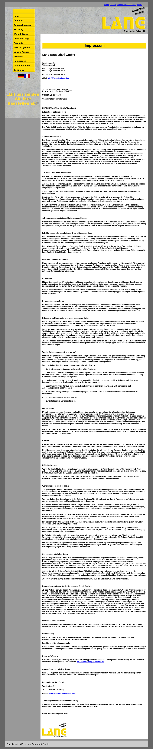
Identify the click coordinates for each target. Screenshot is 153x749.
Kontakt (113, 5)
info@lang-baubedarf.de (58, 78)
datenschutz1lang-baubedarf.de (90, 662)
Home (106, 5)
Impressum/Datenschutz (126, 5)
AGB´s (139, 5)
